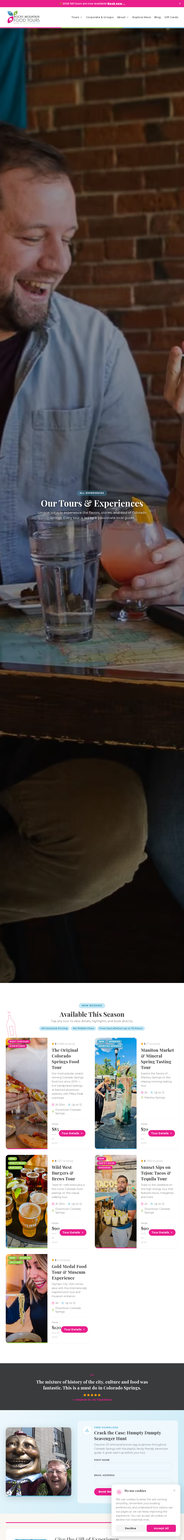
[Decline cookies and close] (174, 1490)
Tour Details (70, 1133)
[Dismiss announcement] (180, 4)
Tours (75, 17)
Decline (130, 1528)
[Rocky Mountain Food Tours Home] (27, 17)
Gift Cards (171, 17)
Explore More (141, 17)
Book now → (116, 3)
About (121, 17)
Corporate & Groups (100, 17)
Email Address (104, 1475)
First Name (102, 1460)
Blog (157, 17)
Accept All (161, 1528)
